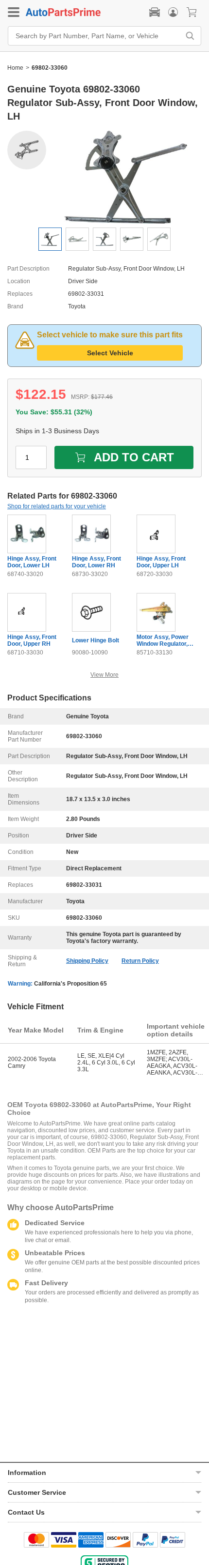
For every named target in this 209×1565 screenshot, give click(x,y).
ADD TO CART (134, 457)
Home (15, 67)
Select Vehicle (110, 353)
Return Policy (140, 960)
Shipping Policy (87, 960)
